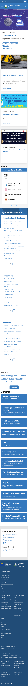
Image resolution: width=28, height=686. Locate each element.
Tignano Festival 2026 (9, 279)
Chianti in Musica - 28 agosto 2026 (14, 184)
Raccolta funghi (7, 303)
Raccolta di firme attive (9, 256)
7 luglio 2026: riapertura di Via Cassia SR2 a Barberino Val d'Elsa (14, 227)
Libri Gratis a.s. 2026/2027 (10, 240)
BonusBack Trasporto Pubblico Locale (12, 243)
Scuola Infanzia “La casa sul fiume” (12, 349)
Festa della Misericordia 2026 (11, 305)
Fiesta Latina (11, 199)
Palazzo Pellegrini (8, 297)
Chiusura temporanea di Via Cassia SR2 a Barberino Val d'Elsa (13, 232)
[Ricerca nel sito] (25, 6)
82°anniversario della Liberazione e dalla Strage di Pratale (13, 222)
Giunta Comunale (8, 258)
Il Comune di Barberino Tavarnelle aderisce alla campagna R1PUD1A (14, 247)
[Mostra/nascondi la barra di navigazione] (2, 6)
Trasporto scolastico (8, 354)
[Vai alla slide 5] (16, 205)
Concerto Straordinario (14, 194)
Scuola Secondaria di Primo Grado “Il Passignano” (12, 332)
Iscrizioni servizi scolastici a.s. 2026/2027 (13, 325)
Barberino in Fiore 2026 (9, 281)
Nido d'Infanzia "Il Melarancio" (11, 352)
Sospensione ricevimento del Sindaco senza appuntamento (12, 252)
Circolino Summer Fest (14, 189)
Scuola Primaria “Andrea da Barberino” (13, 339)
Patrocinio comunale (9, 300)
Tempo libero (8, 275)
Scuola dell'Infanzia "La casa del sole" (12, 341)
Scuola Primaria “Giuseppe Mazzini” (12, 336)
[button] (6, 1)
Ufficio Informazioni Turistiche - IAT (12, 292)
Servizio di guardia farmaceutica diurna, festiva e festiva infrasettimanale (13, 237)
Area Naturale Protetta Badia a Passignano (11, 285)
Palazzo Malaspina (8, 294)
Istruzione (7, 322)
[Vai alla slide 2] (11, 205)
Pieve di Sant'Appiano (9, 289)
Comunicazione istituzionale (14, 218)
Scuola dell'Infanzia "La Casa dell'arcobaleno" (10, 345)
